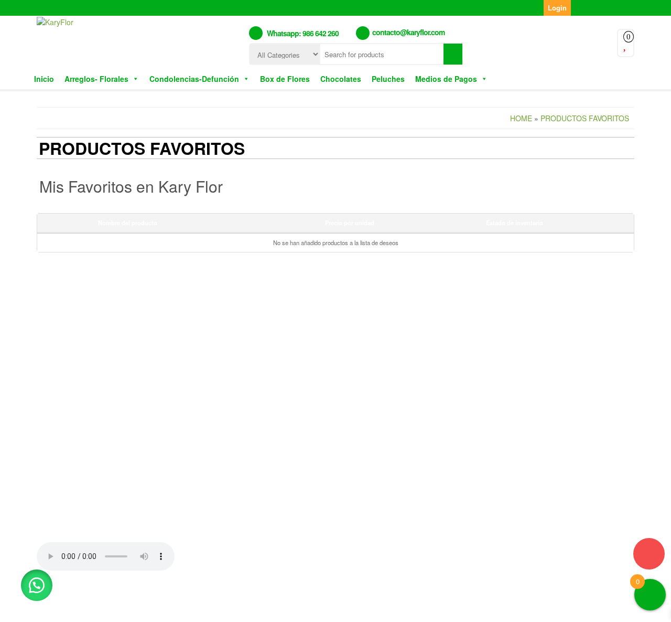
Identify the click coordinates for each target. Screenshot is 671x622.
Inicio (44, 78)
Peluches (388, 78)
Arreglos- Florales (96, 78)
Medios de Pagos (446, 78)
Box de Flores (285, 78)
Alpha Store (397, 605)
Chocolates (340, 78)
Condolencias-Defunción (194, 78)
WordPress (302, 605)
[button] (36, 585)
